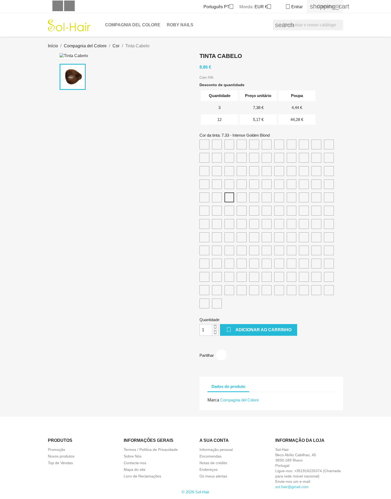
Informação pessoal (216, 449)
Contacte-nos (135, 463)
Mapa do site (134, 469)
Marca (213, 400)
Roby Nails (180, 25)
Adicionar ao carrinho (259, 329)
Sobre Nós (133, 456)
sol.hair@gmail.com (292, 487)
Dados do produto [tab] (228, 386)
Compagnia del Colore (132, 25)
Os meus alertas (213, 476)
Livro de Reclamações (142, 476)
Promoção (56, 449)
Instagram (69, 6)
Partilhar (221, 355)
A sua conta (214, 440)
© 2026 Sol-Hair (195, 492)
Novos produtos (61, 456)
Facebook (57, 6)
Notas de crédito (213, 463)
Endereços (208, 469)
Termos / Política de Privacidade (151, 449)
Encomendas (210, 456)
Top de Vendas (60, 463)
